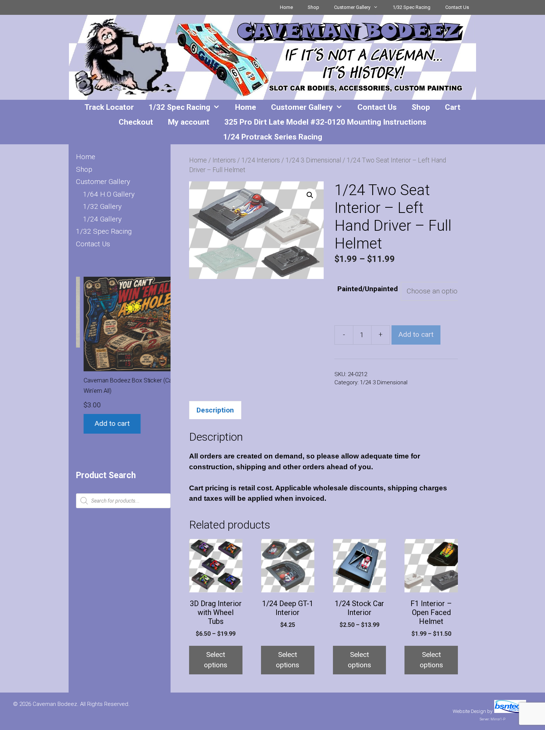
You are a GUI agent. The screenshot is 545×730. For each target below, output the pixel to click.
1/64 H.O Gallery (109, 194)
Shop (313, 7)
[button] (310, 195)
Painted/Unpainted (367, 289)
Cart (452, 107)
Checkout (136, 122)
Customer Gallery (352, 7)
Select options (215, 660)
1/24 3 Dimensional (313, 160)
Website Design (469, 711)
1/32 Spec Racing (411, 7)
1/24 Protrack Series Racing (272, 136)
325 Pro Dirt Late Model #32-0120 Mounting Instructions (325, 122)
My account (188, 122)
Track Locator (109, 107)
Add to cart (416, 334)
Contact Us (457, 7)
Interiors (224, 160)
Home (286, 7)
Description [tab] (215, 410)
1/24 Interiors (260, 160)
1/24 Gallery (102, 219)
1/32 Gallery (102, 206)
